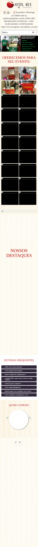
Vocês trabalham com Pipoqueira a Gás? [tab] (17, 395)
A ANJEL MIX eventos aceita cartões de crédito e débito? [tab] (19, 379)
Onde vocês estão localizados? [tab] (13, 367)
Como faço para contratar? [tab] (13, 383)
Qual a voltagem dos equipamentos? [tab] (15, 374)
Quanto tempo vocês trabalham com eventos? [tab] (18, 391)
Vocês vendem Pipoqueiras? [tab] (13, 387)
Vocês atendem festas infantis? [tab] (13, 370)
